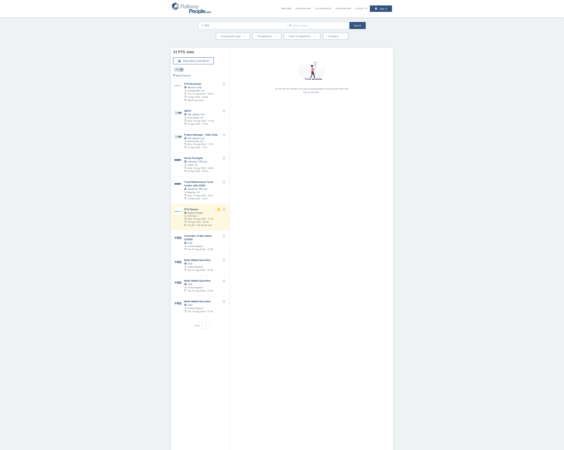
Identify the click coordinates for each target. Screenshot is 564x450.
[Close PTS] (181, 69)
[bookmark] (224, 84)
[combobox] (242, 25)
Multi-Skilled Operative (197, 260)
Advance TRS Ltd (197, 161)
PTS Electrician (192, 83)
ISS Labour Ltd (196, 114)
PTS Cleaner (191, 209)
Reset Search (183, 75)
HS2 (190, 242)
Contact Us (361, 8)
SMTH (187, 110)
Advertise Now (303, 8)
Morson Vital (195, 87)
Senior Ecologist (193, 158)
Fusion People (195, 212)
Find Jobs (286, 8)
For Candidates (323, 8)
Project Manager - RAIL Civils (201, 134)
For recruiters (343, 8)
